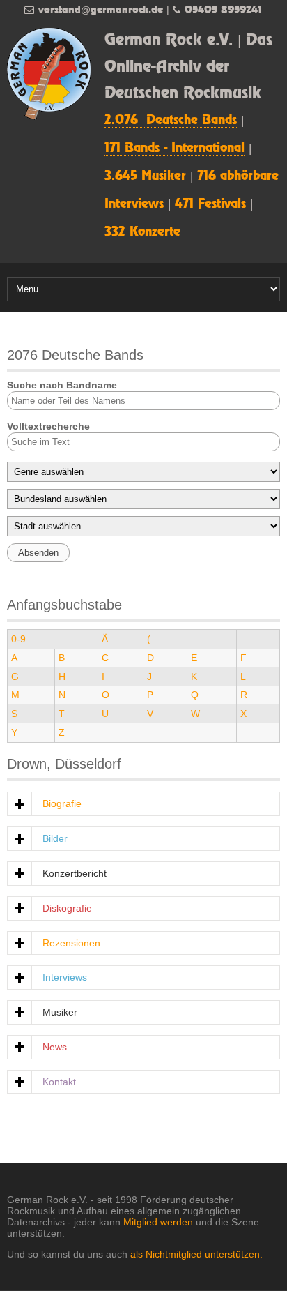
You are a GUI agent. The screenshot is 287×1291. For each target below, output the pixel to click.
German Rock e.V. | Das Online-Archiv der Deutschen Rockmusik (188, 67)
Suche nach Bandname (62, 385)
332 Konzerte (142, 232)
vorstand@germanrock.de (100, 10)
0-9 (18, 638)
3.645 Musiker (145, 176)
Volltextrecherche (48, 426)
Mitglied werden (158, 1222)
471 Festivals (210, 204)
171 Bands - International (174, 148)
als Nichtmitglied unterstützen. (196, 1254)
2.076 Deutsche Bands (170, 120)
